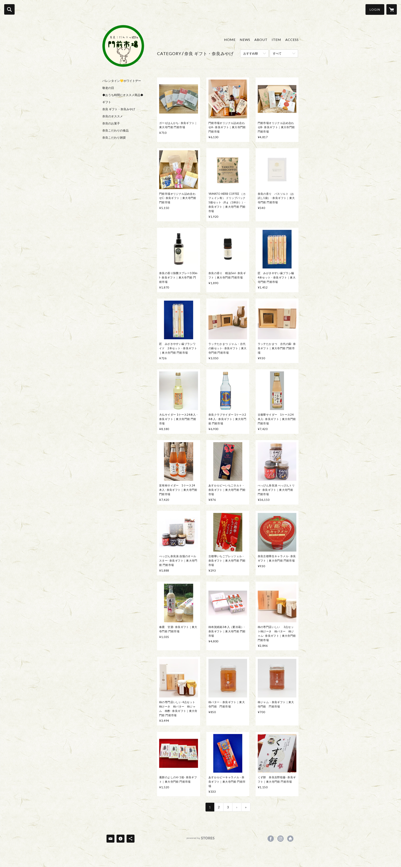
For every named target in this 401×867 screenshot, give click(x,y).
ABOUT (261, 40)
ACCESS (292, 40)
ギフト (106, 102)
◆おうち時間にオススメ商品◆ (122, 95)
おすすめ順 (250, 53)
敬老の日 (108, 87)
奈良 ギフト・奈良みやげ (118, 109)
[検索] (9, 9)
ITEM (276, 40)
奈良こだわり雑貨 (114, 137)
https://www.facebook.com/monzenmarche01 (271, 838)
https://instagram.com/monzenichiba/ (280, 838)
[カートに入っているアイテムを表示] (391, 9)
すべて (277, 53)
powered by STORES (200, 839)
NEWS (245, 40)
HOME (230, 40)
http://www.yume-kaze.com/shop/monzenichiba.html (290, 838)
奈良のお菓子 (111, 123)
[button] (374, 9)
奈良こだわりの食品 (115, 130)
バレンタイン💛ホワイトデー (121, 80)
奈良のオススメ (112, 116)
